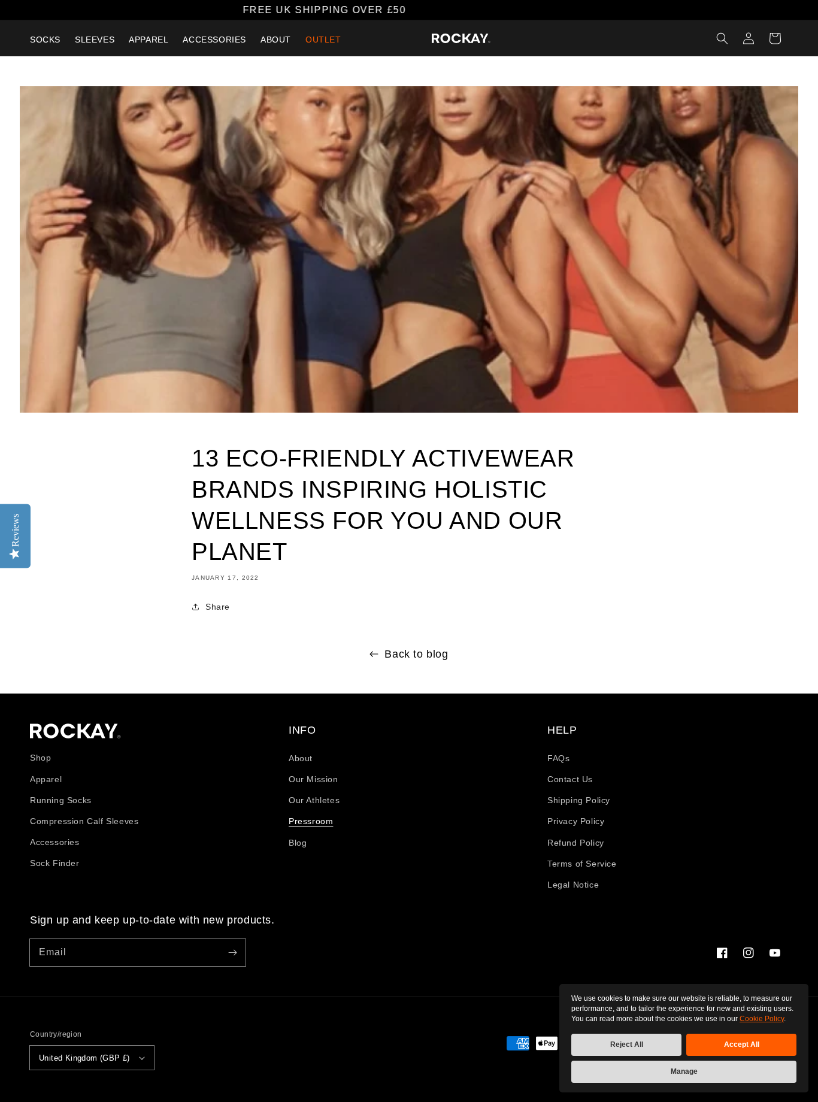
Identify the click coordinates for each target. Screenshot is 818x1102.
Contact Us (570, 779)
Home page (75, 730)
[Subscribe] (232, 952)
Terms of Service (582, 863)
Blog (298, 842)
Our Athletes (314, 800)
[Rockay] (461, 38)
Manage (684, 1071)
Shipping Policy (578, 800)
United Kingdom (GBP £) (84, 1057)
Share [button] (217, 606)
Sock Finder (55, 863)
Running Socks (61, 800)
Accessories (55, 842)
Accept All (741, 1044)
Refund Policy (575, 842)
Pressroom (311, 821)
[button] (722, 38)
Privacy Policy (575, 821)
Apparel (46, 779)
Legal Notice (573, 884)
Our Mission (313, 779)
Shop (40, 757)
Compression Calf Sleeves (84, 821)
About (301, 758)
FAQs (558, 758)
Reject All (626, 1044)
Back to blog (416, 654)
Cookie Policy (762, 1019)
